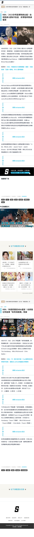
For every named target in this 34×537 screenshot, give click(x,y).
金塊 (16, 200)
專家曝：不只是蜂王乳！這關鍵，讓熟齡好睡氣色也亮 (8, 264)
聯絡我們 (14, 517)
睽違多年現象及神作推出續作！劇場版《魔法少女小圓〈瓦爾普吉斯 (8, 285)
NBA (7, 200)
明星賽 (20, 200)
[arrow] (2, 2)
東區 (3, 200)
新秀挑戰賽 (24, 470)
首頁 (2, 12)
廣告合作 (20, 517)
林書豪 (8, 470)
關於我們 (8, 517)
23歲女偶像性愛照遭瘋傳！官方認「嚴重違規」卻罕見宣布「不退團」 (18, 7)
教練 (12, 200)
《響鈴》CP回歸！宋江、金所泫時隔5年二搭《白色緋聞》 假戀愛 (25, 285)
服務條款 (10, 520)
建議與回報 (26, 517)
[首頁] (17, 509)
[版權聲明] (24, 196)
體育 (5, 12)
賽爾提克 (26, 200)
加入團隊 (23, 520)
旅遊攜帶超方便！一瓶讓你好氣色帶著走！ (25, 264)
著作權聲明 (17, 520)
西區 (3, 202)
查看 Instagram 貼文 (18, 78)
